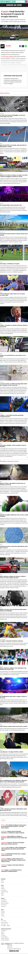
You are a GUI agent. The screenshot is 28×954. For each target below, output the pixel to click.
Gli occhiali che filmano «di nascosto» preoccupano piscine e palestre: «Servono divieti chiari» (14, 826)
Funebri (2, 895)
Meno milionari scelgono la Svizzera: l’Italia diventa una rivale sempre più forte (14, 838)
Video (2, 880)
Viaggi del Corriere (4, 891)
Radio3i (2, 933)
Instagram (3, 912)
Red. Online (8, 45)
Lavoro (2, 893)
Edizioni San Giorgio (5, 903)
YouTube (2, 916)
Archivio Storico (4, 901)
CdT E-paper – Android (5, 925)
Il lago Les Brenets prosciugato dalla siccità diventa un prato (12, 843)
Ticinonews (3, 935)
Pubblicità (3, 888)
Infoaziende (3, 906)
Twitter (2, 914)
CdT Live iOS (3, 920)
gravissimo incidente (8, 56)
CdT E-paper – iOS (4, 924)
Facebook (3, 911)
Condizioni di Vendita (5, 940)
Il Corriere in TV (4, 904)
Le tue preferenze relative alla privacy (14, 948)
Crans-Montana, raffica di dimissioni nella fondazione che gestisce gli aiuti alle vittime (13, 849)
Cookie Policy (9, 946)
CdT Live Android (4, 922)
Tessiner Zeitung (4, 936)
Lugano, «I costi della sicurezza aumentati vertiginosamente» (11, 870)
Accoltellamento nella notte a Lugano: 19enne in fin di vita (13, 854)
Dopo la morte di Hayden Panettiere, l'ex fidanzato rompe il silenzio (12, 832)
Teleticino (3, 932)
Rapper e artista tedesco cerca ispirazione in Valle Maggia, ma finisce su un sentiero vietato (13, 860)
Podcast (2, 882)
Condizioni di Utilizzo (5, 938)
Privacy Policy (10, 945)
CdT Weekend (3, 899)
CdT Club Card (3, 890)
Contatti (2, 887)
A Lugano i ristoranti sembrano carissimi (12, 865)
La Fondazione (4, 930)
